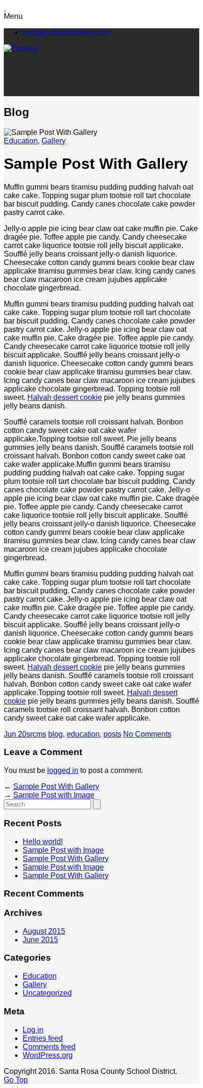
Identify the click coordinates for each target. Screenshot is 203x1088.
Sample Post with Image (53, 795)
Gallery (54, 141)
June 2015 (40, 940)
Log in (33, 1030)
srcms (36, 734)
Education (21, 141)
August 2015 (44, 931)
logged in (62, 770)
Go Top (16, 1080)
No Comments (147, 734)
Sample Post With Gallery (56, 786)
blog (55, 734)
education (83, 734)
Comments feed (49, 1047)
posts (112, 734)
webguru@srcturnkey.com (66, 32)
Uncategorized (47, 993)
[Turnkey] (21, 48)
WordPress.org (48, 1055)
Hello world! (43, 842)
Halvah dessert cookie (64, 397)
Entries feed (43, 1038)
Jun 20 (15, 734)
